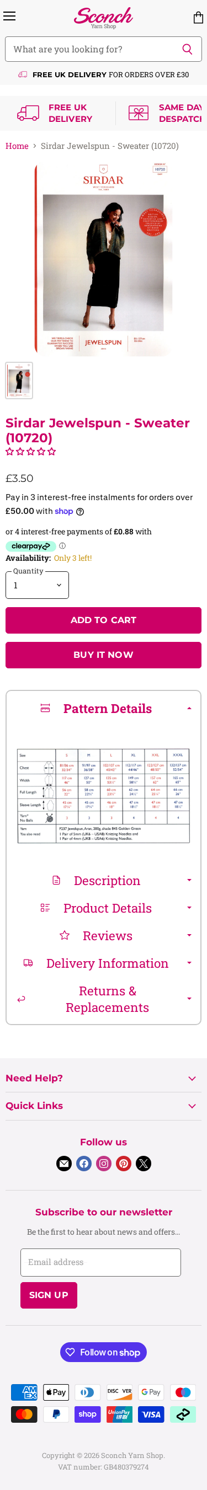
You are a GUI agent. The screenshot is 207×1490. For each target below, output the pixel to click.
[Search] (187, 49)
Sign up (48, 1295)
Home (17, 146)
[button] (31, 451)
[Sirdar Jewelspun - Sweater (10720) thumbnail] (19, 380)
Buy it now (103, 655)
